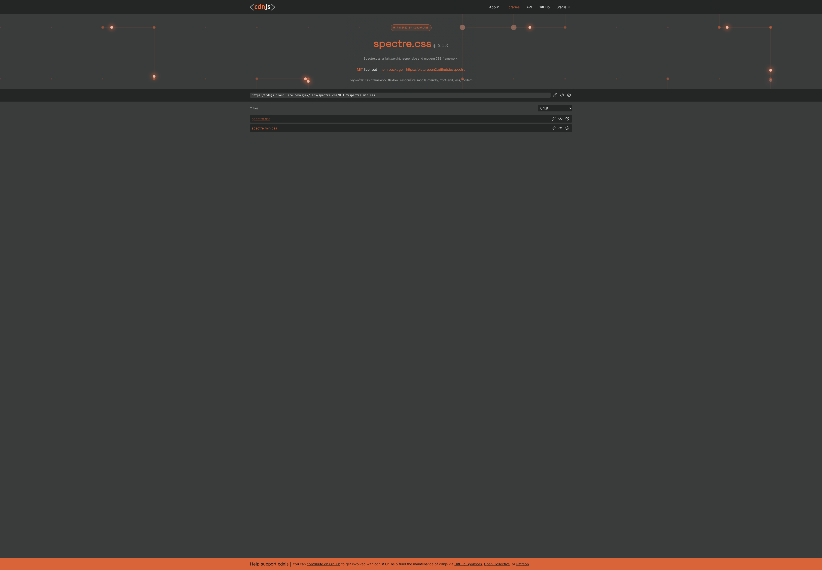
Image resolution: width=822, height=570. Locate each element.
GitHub (544, 7)
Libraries (513, 7)
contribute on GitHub (323, 564)
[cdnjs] (262, 7)
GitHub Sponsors (468, 564)
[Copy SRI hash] (569, 95)
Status (561, 7)
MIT (360, 69)
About (494, 7)
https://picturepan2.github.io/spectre (435, 69)
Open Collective (497, 564)
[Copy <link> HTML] (562, 95)
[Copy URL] (555, 95)
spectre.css (261, 119)
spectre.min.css (264, 128)
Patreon (522, 564)
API (529, 7)
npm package (392, 69)
